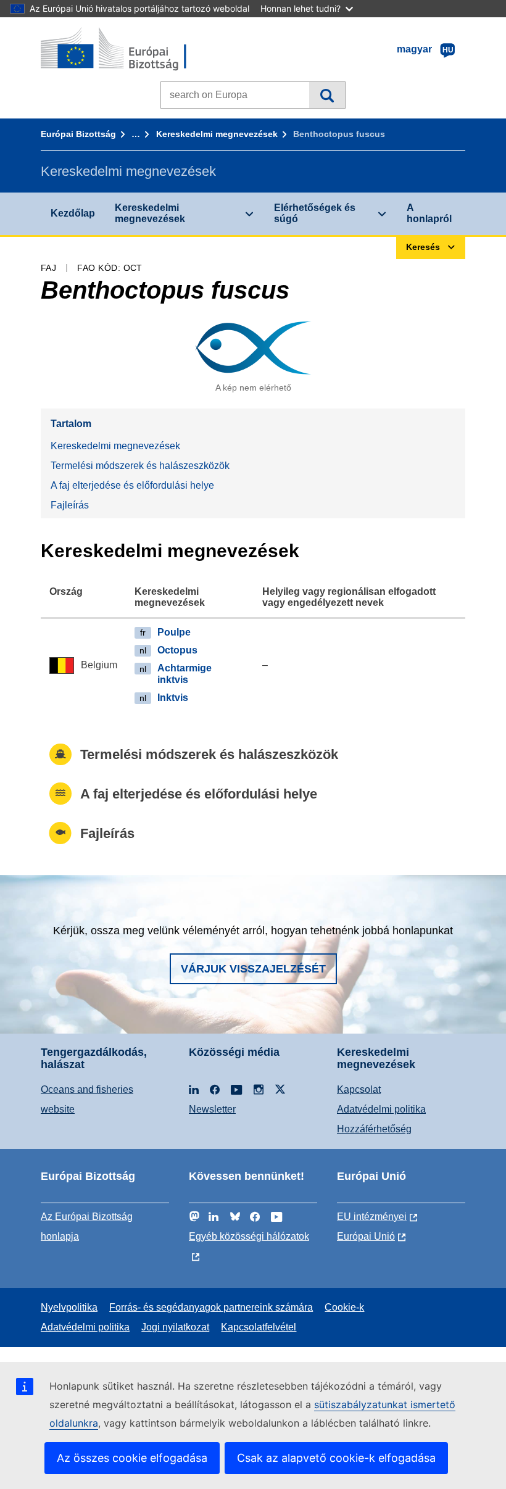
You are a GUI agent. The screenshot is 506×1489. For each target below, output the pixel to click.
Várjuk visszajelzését (253, 969)
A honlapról (429, 213)
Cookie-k (344, 1307)
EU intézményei (372, 1216)
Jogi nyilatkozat (175, 1327)
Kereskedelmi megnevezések (217, 134)
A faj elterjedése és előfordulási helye (132, 485)
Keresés (326, 95)
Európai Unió (366, 1236)
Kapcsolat (359, 1089)
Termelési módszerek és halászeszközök (140, 465)
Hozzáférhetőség (374, 1129)
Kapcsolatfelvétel (258, 1327)
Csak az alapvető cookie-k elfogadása (336, 1457)
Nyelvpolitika (69, 1307)
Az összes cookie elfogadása (132, 1457)
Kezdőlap (73, 213)
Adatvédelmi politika (381, 1109)
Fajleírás (70, 505)
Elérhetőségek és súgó (314, 213)
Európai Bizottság (78, 134)
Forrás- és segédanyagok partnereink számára (211, 1307)
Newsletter (212, 1109)
